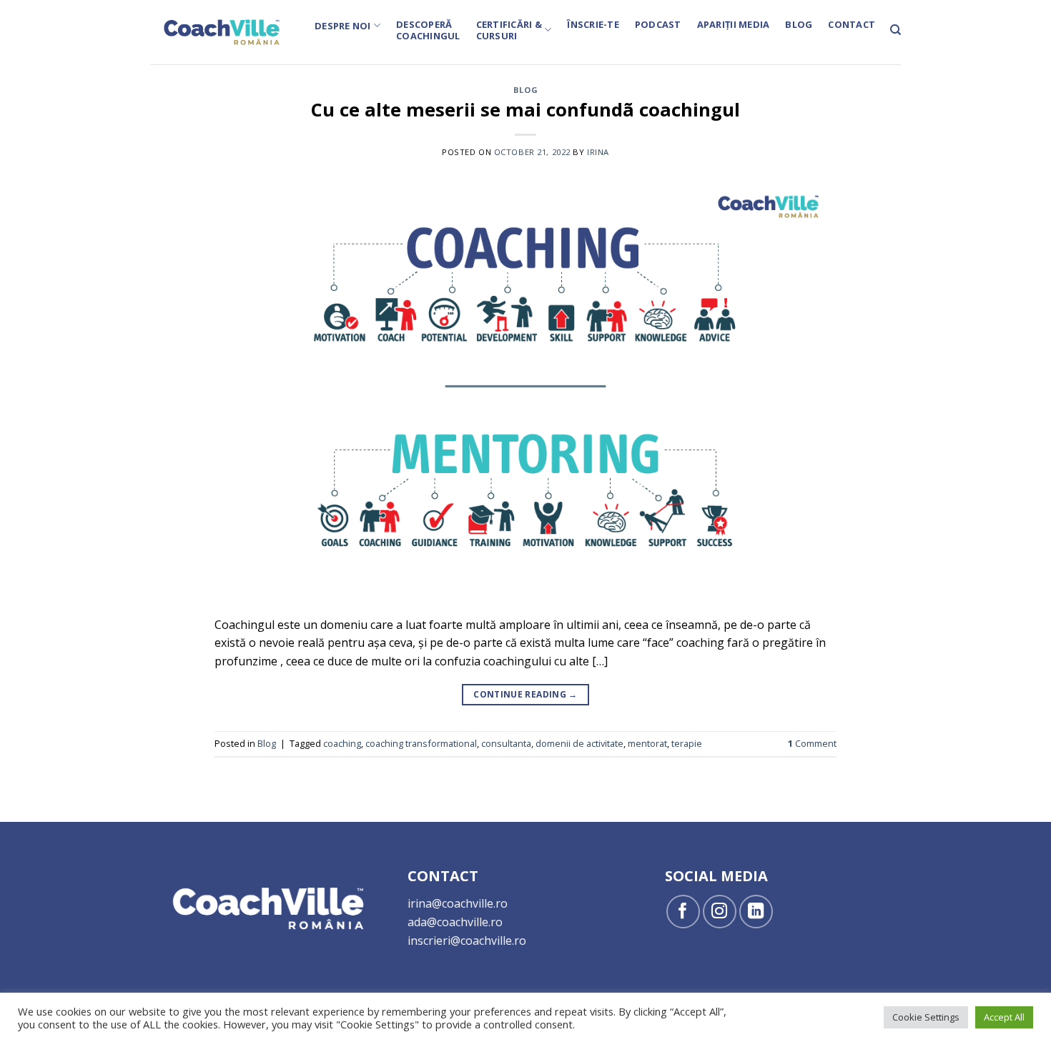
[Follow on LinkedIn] (756, 911)
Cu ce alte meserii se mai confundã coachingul (525, 109)
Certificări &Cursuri (509, 30)
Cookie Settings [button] (925, 1017)
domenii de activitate (579, 743)
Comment (812, 743)
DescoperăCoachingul (428, 30)
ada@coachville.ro (455, 922)
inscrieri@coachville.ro (467, 940)
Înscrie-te (593, 24)
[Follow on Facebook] (683, 911)
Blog (798, 24)
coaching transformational (421, 743)
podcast (658, 24)
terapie (686, 743)
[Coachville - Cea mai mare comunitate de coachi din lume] (221, 32)
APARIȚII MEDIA (733, 24)
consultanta (506, 743)
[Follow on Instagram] (719, 911)
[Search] (895, 30)
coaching (342, 743)
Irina (598, 152)
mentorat (647, 743)
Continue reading (525, 694)
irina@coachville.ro (458, 903)
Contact (851, 24)
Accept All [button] (1004, 1017)
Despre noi (343, 25)
